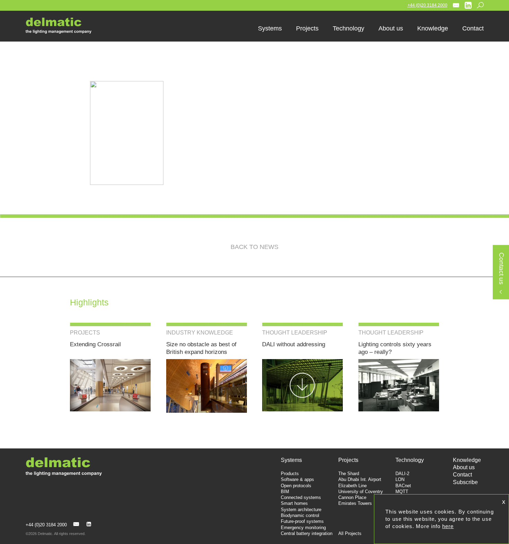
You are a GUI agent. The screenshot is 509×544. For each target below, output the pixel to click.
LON (399, 479)
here (448, 526)
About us (464, 467)
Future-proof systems (302, 521)
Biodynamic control (300, 515)
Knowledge (467, 460)
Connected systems (301, 497)
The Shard (348, 473)
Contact (462, 475)
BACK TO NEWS (254, 246)
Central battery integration (306, 533)
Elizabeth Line (352, 485)
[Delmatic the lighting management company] (64, 26)
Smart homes (294, 503)
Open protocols (296, 485)
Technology (409, 460)
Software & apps (297, 479)
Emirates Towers (355, 503)
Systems (291, 460)
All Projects (349, 533)
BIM (285, 491)
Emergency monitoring (303, 527)
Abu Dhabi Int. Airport (359, 479)
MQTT (401, 491)
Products (290, 473)
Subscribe (465, 482)
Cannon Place (352, 497)
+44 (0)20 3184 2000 (427, 5)
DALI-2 (402, 473)
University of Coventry (360, 491)
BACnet (403, 485)
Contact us (501, 269)
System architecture (301, 509)
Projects (348, 460)
